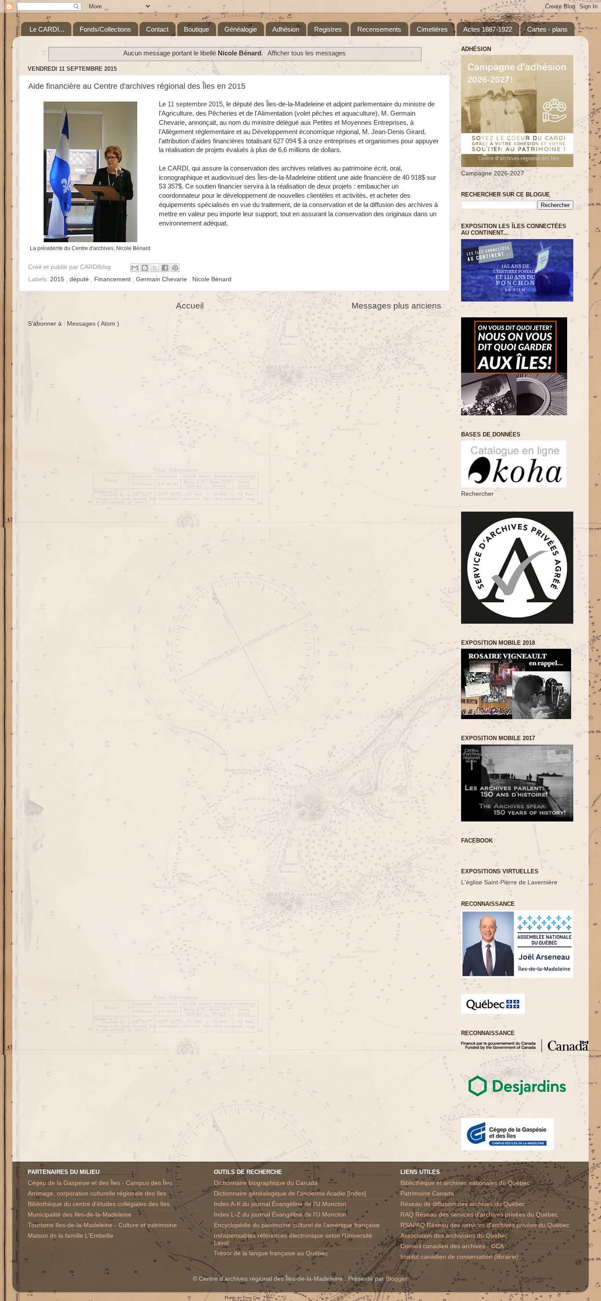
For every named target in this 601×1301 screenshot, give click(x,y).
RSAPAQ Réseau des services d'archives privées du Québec (484, 1225)
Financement (113, 279)
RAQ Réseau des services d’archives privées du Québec (479, 1214)
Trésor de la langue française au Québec (271, 1253)
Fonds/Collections (105, 29)
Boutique (196, 29)
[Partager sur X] (154, 267)
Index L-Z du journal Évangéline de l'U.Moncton (280, 1214)
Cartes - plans (547, 29)
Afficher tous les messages (307, 53)
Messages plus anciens (396, 305)
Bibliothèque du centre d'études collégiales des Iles (99, 1204)
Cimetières (432, 29)
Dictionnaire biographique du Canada (266, 1183)
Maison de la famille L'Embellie (71, 1235)
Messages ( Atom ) (93, 323)
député (80, 279)
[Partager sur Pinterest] (175, 267)
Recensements (379, 29)
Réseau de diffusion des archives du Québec (462, 1204)
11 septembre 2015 (195, 104)
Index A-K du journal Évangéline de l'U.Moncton (280, 1204)
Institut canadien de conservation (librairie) (459, 1257)
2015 (58, 279)
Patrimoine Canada (427, 1193)
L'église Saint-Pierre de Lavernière (509, 882)
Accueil (190, 305)
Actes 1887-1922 (487, 29)
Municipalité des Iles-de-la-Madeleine (80, 1214)
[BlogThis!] (144, 267)
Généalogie (240, 29)
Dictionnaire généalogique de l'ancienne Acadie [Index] (290, 1193)
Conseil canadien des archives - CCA (452, 1246)
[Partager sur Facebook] (165, 267)
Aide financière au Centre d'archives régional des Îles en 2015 (137, 86)
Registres (328, 29)
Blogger (396, 1279)
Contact (157, 29)
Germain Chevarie (162, 279)
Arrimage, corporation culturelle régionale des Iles (97, 1193)
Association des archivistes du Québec (454, 1235)
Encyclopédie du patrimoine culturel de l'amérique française (297, 1225)
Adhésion (285, 29)
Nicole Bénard (211, 279)
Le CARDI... (46, 29)
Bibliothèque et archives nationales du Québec (465, 1183)
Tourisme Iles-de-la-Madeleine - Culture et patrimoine (102, 1225)
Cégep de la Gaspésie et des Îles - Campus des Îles (100, 1183)
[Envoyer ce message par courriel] (134, 267)
